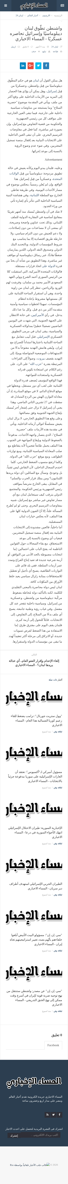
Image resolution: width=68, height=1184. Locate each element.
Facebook (53, 1045)
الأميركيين (37, 315)
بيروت (41, 358)
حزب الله (36, 363)
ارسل (13, 47)
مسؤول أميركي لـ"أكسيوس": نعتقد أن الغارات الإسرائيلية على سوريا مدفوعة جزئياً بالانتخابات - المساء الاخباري (35, 776)
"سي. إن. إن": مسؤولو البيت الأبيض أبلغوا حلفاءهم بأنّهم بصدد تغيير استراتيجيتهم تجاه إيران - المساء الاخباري (36, 939)
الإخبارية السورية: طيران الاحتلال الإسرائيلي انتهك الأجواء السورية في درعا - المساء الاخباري (35, 832)
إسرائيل (52, 91)
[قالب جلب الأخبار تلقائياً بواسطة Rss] (30, 1164)
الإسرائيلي (43, 336)
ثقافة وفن (58, 731)
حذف (34, 51)
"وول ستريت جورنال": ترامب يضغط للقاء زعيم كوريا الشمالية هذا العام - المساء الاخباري (36, 720)
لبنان (36, 80)
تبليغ (44, 51)
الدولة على (48, 266)
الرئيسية (58, 15)
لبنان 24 (19, 15)
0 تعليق (25, 47)
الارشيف (46, 15)
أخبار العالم (32, 15)
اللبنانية (34, 195)
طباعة (55, 51)
